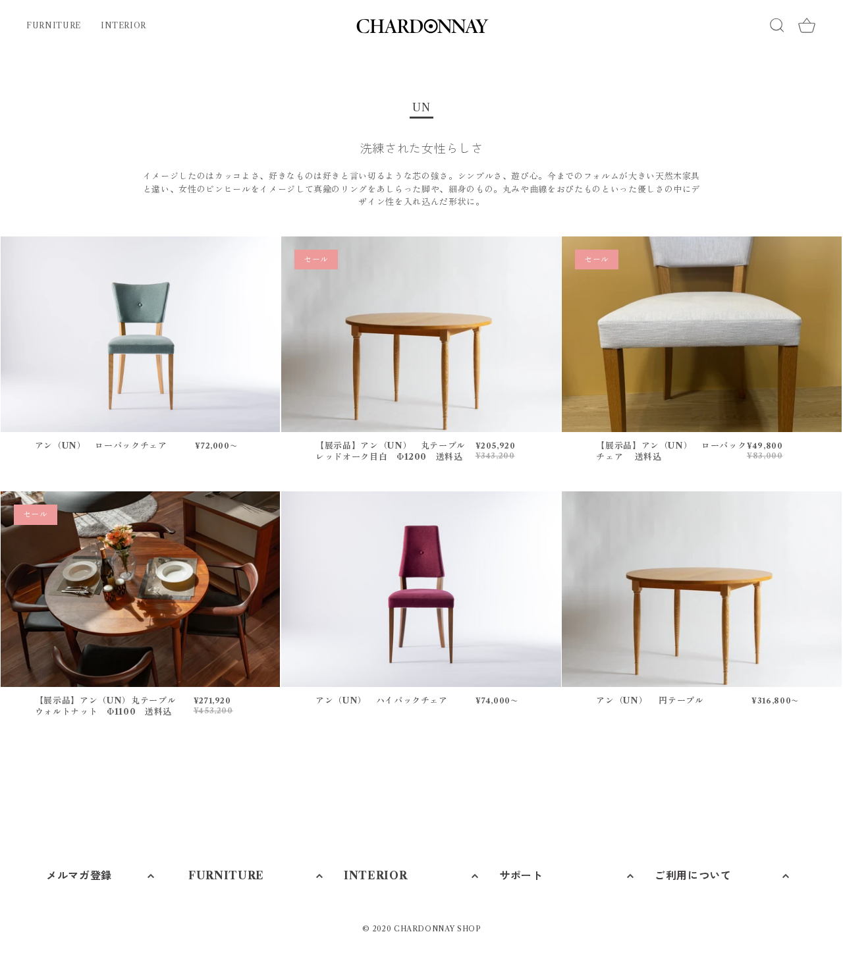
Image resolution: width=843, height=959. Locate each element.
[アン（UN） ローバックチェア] (141, 334)
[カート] (807, 26)
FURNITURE (53, 25)
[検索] (777, 25)
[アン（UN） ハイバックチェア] (421, 589)
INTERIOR (123, 25)
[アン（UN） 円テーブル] (702, 589)
